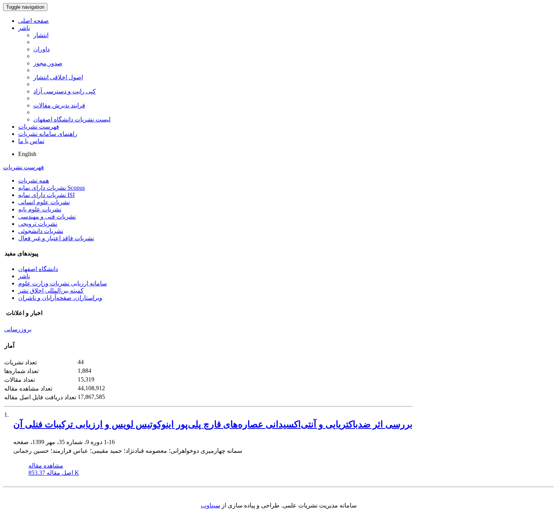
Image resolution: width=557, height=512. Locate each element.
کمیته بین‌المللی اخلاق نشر (51, 290)
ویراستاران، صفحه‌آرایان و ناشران (60, 298)
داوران (41, 49)
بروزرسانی (17, 329)
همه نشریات (33, 180)
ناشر (24, 28)
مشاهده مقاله (45, 465)
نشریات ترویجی (37, 224)
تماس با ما (31, 141)
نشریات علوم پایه (39, 209)
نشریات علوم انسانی (44, 202)
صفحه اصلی (33, 20)
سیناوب (210, 505)
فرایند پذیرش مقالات (59, 105)
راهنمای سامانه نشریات (47, 134)
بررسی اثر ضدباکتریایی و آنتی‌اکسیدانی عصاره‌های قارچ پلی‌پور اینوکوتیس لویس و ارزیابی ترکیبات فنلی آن (213, 424)
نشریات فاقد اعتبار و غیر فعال (56, 238)
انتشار (41, 35)
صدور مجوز (48, 63)
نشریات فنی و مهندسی (47, 216)
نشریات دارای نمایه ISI (46, 195)
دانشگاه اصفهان (38, 269)
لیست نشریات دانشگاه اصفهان (72, 119)
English (27, 154)
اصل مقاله (53, 472)
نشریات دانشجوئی (40, 231)
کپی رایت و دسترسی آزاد (64, 91)
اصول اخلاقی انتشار (58, 77)
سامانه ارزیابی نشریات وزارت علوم (62, 283)
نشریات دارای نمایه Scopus (51, 187)
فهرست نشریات (38, 126)
